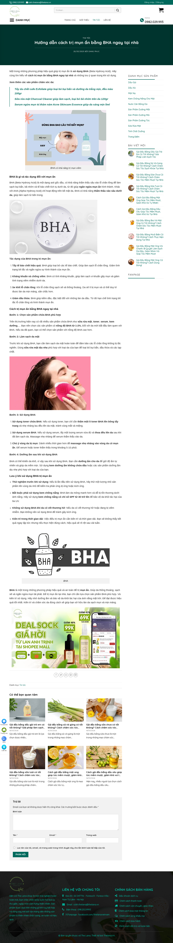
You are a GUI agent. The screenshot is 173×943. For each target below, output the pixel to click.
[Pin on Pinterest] (71, 675)
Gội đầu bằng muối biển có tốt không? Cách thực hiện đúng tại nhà (150, 237)
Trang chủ (70, 20)
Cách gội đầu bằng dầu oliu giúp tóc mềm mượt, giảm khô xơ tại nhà (148, 212)
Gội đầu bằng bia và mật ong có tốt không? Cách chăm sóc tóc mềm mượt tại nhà (149, 224)
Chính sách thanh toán (130, 901)
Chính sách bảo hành (129, 921)
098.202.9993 (84, 909)
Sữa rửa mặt (134, 125)
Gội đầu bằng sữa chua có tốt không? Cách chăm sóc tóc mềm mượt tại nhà (149, 177)
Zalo (4, 742)
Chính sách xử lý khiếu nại (132, 916)
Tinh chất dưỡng (136, 131)
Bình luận (17, 811)
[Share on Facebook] (56, 675)
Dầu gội (132, 82)
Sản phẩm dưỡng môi (138, 115)
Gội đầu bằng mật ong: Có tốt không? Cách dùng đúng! (149, 263)
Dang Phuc (94, 51)
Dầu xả (132, 87)
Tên (15, 835)
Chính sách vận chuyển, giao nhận (136, 906)
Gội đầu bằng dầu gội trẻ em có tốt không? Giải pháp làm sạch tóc (149, 154)
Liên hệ (107, 20)
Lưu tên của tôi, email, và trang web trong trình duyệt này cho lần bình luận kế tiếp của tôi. (61, 848)
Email (52, 835)
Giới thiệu (84, 20)
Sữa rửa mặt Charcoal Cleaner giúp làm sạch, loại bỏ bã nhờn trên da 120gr (61, 99)
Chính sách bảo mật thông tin (133, 911)
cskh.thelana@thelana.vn (40, 2)
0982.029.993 (18, 2)
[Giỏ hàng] (161, 10)
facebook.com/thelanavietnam (93, 914)
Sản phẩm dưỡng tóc (139, 120)
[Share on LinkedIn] (75, 675)
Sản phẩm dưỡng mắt (139, 109)
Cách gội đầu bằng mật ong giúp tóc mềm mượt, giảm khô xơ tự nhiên (148, 200)
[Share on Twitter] (61, 675)
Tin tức (96, 20)
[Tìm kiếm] (117, 10)
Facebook (4, 725)
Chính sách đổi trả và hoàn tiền (134, 926)
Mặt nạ (132, 93)
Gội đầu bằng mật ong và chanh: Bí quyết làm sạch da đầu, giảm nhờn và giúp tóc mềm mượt (149, 250)
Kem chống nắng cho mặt (141, 98)
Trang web (91, 835)
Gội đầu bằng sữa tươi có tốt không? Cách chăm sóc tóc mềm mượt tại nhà (149, 189)
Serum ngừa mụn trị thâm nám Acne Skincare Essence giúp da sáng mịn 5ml (62, 104)
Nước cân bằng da (137, 104)
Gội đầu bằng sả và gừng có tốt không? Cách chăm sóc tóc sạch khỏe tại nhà (150, 166)
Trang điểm (133, 136)
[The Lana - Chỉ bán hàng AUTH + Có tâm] (14, 11)
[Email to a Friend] (66, 675)
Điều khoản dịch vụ (128, 896)
